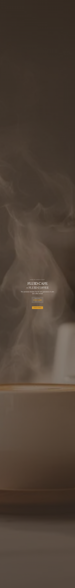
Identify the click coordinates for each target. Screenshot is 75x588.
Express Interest (37, 307)
